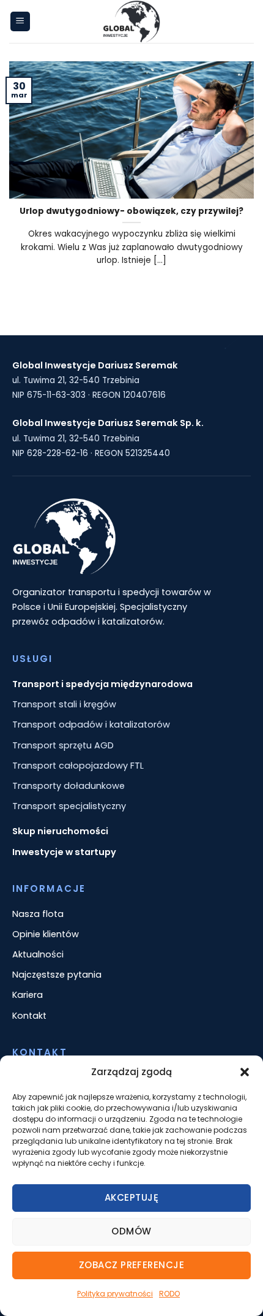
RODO (169, 1293)
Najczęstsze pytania (57, 974)
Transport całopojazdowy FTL (78, 765)
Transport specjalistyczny (69, 806)
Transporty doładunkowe (68, 786)
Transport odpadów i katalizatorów (91, 724)
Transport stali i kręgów (64, 704)
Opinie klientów (45, 934)
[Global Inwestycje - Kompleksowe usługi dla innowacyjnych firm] (131, 21)
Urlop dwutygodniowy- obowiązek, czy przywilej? (131, 211)
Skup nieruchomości (60, 831)
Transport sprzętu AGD (63, 745)
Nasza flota (38, 914)
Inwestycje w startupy (64, 852)
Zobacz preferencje (131, 1264)
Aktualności (38, 954)
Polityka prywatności (115, 1293)
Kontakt (29, 1016)
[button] (245, 1072)
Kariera (27, 995)
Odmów (131, 1231)
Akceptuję (131, 1197)
